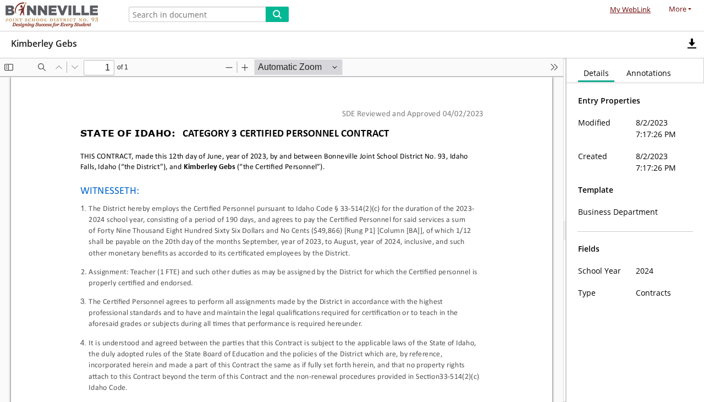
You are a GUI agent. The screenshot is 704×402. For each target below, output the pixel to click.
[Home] (58, 15)
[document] (635, 230)
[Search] (277, 14)
